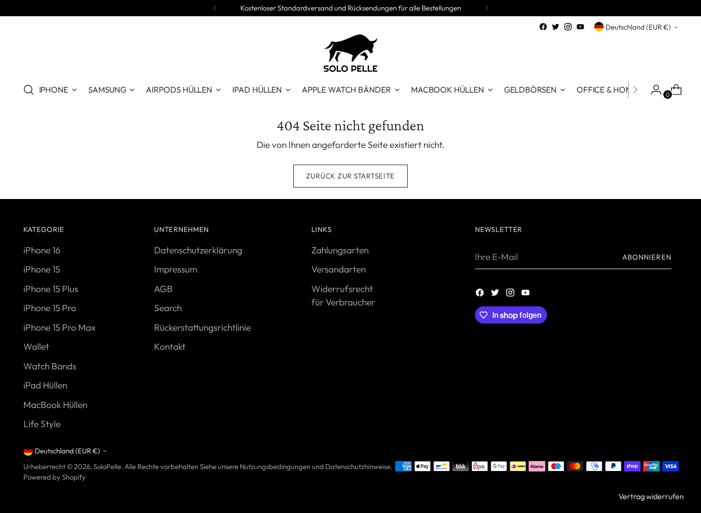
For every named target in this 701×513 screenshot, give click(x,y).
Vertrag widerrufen (651, 496)
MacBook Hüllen (55, 404)
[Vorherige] (214, 8)
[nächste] (486, 8)
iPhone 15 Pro (49, 308)
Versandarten (338, 269)
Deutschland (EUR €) (638, 26)
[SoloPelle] (350, 53)
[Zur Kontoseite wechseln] (652, 89)
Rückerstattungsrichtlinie (202, 327)
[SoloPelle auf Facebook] (543, 26)
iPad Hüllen (45, 385)
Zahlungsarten (340, 250)
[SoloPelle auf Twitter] (555, 26)
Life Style (42, 423)
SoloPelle (107, 466)
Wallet (36, 346)
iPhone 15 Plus (50, 288)
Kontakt (170, 346)
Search (168, 308)
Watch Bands (49, 366)
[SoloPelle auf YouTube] (580, 26)
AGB (163, 288)
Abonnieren (646, 257)
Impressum (175, 269)
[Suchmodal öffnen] (28, 89)
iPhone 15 (41, 269)
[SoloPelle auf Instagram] (568, 26)
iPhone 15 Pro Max (59, 327)
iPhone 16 (42, 250)
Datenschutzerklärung (198, 250)
